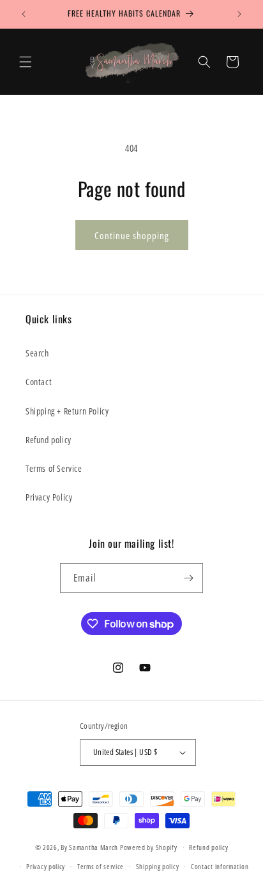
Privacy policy (45, 866)
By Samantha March (89, 846)
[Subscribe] (188, 578)
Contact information (219, 866)
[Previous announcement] (24, 14)
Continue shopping (131, 235)
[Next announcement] (239, 14)
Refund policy (48, 440)
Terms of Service (54, 468)
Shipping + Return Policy (67, 411)
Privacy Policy (49, 497)
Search (37, 353)
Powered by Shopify (148, 846)
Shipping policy (157, 866)
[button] (25, 62)
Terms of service (100, 866)
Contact (39, 382)
